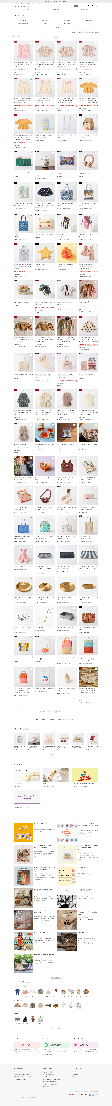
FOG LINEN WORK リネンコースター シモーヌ (66, 445)
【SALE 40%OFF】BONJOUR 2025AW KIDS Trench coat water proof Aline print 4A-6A (66, 339)
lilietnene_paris (88, 1051)
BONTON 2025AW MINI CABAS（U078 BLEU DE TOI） (22, 537)
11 (59, 37)
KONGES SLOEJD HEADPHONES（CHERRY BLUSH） (88, 173)
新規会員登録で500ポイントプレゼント (27, 1045)
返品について (48, 1076)
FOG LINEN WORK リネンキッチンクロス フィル (88, 445)
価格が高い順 (87, 32)
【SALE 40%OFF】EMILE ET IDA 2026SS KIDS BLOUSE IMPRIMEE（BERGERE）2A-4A (88, 64)
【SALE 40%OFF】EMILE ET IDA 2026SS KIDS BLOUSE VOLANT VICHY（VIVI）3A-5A (23, 64)
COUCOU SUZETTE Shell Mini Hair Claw (66, 689)
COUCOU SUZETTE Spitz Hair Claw (43, 478)
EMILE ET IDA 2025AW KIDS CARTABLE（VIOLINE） (65, 478)
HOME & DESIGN (23, 24)
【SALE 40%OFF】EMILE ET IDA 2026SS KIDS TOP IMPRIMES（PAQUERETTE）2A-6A (44, 100)
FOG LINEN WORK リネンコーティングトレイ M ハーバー (66, 567)
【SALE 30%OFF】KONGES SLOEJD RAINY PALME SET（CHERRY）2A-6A (86, 266)
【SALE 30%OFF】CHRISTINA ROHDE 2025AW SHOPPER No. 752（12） (22, 266)
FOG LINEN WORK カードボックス (66, 627)
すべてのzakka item (88, 24)
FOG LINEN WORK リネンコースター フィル (44, 445)
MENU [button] (97, 6)
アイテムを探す (84, 9)
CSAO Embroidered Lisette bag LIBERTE (22, 236)
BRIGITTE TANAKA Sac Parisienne (45, 688)
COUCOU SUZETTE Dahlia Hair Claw (66, 265)
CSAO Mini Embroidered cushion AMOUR (66, 173)
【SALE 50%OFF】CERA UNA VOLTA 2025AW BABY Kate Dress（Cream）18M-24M (88, 412)
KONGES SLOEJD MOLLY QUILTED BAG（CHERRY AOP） (23, 375)
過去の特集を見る (56, 977)
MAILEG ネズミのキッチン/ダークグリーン (23, 173)
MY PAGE (88, 6)
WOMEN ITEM (88, 20)
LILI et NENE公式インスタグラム (85, 1045)
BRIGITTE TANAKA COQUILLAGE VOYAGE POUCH (45, 136)
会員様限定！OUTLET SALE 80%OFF (22, 807)
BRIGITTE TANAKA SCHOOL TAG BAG (66, 136)
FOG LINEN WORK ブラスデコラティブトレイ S (44, 598)
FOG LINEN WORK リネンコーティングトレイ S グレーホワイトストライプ (45, 568)
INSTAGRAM (75, 1074)
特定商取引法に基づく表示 (50, 1081)
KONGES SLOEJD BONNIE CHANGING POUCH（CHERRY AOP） (43, 376)
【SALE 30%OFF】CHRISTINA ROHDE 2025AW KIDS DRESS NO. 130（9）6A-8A (23, 412)
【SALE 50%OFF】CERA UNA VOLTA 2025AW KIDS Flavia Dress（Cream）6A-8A (43, 412)
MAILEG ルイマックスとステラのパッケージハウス (88, 136)
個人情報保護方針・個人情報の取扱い (53, 1079)
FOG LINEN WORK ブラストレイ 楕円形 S (88, 598)
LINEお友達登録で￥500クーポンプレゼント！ (57, 1045)
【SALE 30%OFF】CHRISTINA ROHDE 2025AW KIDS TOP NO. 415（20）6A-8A (66, 303)
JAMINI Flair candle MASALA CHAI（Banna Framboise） (87, 236)
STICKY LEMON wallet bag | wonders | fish (43, 658)
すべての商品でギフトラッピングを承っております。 (25, 786)
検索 (76, 6)
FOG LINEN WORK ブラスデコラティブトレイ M (66, 598)
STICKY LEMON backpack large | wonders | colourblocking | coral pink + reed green (66, 659)
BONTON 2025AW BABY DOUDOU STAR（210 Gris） (66, 508)
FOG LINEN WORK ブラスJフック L (44, 627)
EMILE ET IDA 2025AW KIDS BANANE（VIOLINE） (43, 508)
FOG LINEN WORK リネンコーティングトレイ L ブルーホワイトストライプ (88, 568)
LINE (73, 1076)
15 (71, 37)
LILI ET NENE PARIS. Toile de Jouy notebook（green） (23, 204)
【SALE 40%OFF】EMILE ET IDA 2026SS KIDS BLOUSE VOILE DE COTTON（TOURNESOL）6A (23, 137)
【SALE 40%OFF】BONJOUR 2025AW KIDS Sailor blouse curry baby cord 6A (23, 339)
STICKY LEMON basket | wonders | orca (23, 658)
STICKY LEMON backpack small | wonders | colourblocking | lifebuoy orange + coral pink (23, 690)
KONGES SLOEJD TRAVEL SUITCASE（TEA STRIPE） (86, 537)
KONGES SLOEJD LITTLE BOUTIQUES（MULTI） (86, 375)
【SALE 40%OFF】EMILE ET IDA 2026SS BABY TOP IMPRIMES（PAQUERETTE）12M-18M (66, 100)
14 (68, 37)
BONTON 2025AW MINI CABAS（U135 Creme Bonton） (66, 537)
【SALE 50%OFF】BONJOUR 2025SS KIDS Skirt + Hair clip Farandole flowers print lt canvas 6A (88, 691)
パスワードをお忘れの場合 (50, 1084)
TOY (45, 24)
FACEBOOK (74, 1072)
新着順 (92, 32)
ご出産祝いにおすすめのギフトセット (51, 786)
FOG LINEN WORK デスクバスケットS (23, 628)
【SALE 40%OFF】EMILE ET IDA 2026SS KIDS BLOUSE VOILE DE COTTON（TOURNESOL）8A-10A (88, 100)
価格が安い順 (80, 32)
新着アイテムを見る (56, 754)
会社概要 (46, 1086)
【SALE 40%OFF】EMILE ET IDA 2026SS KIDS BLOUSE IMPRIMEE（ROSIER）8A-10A (44, 64)
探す (84, 6)
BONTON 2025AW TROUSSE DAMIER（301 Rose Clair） (87, 508)
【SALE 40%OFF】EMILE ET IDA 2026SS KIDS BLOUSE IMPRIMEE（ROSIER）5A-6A (66, 64)
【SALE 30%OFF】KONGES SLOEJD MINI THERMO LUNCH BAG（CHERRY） (65, 376)
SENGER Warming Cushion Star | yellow (44, 265)
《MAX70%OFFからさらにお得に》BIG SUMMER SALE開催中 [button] (56, 1)
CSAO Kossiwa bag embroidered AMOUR (66, 204)
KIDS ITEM (45, 20)
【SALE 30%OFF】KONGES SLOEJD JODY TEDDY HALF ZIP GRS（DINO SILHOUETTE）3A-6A (88, 339)
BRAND (27, 9)
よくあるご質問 (48, 1072)
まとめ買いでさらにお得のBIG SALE (80, 786)
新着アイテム (56, 9)
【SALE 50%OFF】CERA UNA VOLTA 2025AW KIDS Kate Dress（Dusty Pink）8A (66, 412)
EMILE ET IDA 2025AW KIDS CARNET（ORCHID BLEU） (87, 478)
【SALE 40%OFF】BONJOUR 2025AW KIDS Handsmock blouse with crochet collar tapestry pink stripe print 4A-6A (88, 303)
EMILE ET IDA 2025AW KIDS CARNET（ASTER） (22, 508)
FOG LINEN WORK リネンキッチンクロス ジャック (23, 478)
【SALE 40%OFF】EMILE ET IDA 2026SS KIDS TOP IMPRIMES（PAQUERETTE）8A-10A (23, 100)
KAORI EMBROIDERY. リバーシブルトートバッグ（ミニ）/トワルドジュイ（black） (44, 174)
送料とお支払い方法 (49, 1074)
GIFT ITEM (66, 24)
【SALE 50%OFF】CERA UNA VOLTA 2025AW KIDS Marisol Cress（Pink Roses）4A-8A (22, 446)
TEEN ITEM (66, 20)
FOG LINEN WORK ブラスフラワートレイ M (23, 598)
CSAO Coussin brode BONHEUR (44, 235)
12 (62, 37)
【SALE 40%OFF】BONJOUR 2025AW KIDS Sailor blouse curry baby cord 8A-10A (44, 339)
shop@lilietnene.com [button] (21, 1079)
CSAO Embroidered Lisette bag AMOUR (87, 204)
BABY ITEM (23, 20)
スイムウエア (55, 27)
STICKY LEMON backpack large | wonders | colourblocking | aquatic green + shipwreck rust (88, 659)
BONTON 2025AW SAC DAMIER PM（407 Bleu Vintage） (44, 537)
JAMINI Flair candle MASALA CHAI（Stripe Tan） (65, 236)
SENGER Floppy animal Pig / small (23, 566)
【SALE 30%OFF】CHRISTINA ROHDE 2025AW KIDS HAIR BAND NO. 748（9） (45, 303)
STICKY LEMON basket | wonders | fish (88, 628)
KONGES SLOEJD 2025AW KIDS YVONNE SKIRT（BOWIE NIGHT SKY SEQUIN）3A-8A (44, 205)
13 (65, 37)
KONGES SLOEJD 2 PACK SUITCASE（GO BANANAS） (22, 302)
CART (93, 6)
